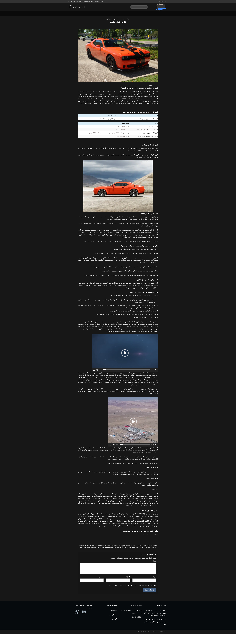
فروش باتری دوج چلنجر (141, 547)
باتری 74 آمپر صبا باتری (151, 126)
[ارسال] (131, 7)
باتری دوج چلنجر (102, 545)
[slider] (126, 369)
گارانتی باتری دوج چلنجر (117, 547)
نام (154, 577)
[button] (125, 353)
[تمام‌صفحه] (94, 370)
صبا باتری (114, 610)
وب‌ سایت (101, 577)
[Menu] (165, 13)
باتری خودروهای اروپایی (111, 19)
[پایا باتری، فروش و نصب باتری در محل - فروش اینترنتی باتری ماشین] (158, 7)
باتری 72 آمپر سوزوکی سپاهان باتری (148, 136)
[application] (125, 353)
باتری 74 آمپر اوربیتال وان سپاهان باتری (147, 129)
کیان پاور (114, 619)
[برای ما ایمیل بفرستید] (71, 13)
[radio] (123, 538)
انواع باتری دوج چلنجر (112, 545)
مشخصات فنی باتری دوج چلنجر (88, 547)
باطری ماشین (146, 91)
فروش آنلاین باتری (99, 1)
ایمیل (128, 577)
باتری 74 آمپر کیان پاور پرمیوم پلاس (148, 133)
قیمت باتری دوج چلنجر (129, 547)
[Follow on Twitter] (73, 13)
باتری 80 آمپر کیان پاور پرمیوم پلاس (148, 118)
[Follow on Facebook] (78, 13)
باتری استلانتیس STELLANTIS (123, 19)
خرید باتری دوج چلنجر (91, 545)
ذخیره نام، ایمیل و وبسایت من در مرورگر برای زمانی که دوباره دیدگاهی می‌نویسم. (130, 585)
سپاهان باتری (113, 615)
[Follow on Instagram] (75, 13)
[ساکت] (97, 370)
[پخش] (156, 370)
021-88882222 (137, 617)
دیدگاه (154, 561)
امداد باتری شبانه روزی (75, 1)
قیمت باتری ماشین (88, 1)
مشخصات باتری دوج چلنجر (103, 547)
